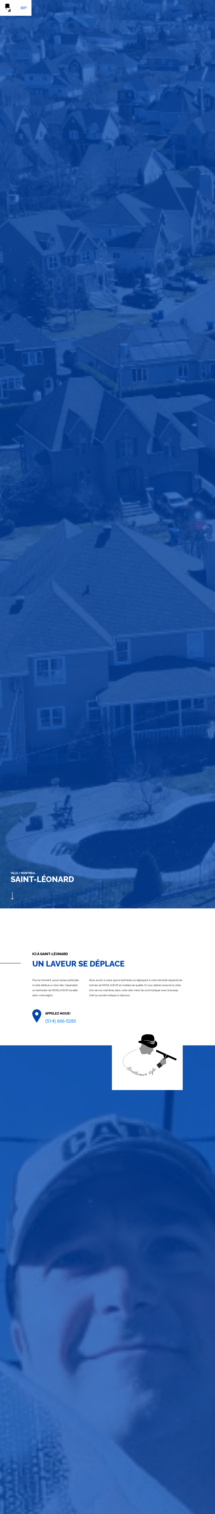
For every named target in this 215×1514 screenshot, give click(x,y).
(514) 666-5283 (60, 1021)
